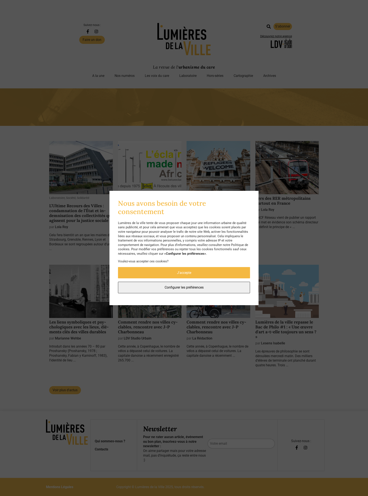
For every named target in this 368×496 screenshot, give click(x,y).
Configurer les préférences (184, 287)
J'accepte (184, 273)
